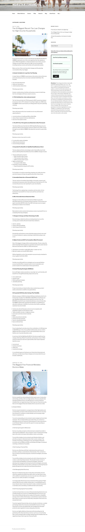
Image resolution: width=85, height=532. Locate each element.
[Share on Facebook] (42, 34)
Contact (29, 13)
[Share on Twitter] (43, 34)
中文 (59, 13)
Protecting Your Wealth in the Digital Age (59, 29)
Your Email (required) (57, 63)
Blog (46, 13)
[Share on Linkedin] (45, 34)
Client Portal (52, 13)
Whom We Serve (21, 13)
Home (13, 13)
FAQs (34, 13)
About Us (40, 13)
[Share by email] (46, 34)
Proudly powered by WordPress (18, 528)
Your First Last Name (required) (60, 57)
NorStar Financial (27, 4)
